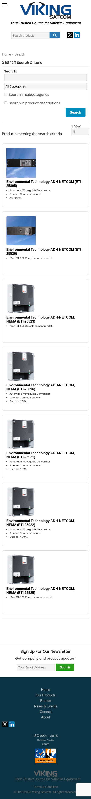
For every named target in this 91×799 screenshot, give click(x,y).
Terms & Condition (45, 787)
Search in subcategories (29, 94)
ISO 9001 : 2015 (45, 739)
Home (6, 54)
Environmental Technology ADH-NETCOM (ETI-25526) (44, 251)
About (45, 717)
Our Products (45, 695)
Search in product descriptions (34, 103)
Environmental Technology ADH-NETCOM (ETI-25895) (44, 184)
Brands (45, 700)
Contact (45, 711)
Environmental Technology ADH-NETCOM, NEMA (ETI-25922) (40, 523)
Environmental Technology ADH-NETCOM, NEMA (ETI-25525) (40, 590)
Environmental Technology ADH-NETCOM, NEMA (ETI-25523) (40, 319)
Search (19, 54)
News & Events (45, 706)
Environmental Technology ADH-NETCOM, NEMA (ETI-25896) (40, 387)
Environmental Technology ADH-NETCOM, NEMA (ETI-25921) (40, 455)
